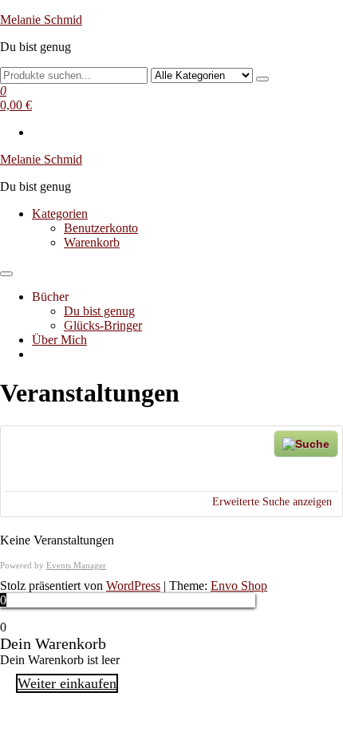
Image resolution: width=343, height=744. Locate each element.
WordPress (133, 585)
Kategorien (60, 213)
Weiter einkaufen (67, 683)
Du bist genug (99, 311)
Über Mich (59, 339)
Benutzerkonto (101, 228)
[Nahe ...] (78, 471)
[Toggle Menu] (6, 273)
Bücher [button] (50, 296)
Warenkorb (92, 242)
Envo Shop (239, 585)
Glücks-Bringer (103, 325)
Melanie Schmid (41, 19)
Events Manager (76, 565)
